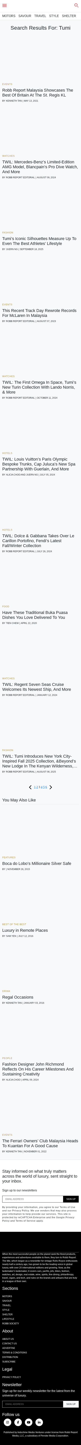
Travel (40, 16)
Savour (24, 16)
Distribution (10, 1357)
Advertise (8, 1348)
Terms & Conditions (14, 1352)
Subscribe (8, 1361)
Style (54, 16)
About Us (8, 1339)
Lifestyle (8, 1319)
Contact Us (9, 1343)
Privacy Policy (11, 1377)
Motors (8, 16)
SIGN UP (71, 1199)
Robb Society (10, 1323)
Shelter (69, 16)
